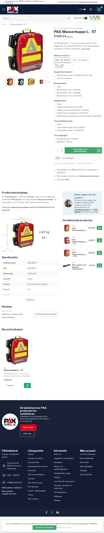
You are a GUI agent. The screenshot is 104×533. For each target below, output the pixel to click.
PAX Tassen (28, 427)
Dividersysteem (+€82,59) (67, 139)
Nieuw (30, 495)
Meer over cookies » (65, 527)
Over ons (27, 433)
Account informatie (87, 454)
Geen (59, 87)
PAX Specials (33, 487)
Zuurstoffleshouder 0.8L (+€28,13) (71, 127)
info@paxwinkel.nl (82, 209)
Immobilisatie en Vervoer (38, 466)
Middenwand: (60, 100)
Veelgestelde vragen (62, 473)
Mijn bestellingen (87, 458)
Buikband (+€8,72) (64, 142)
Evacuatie (32, 470)
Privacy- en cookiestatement (60, 467)
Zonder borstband (64, 78)
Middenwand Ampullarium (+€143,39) (72, 113)
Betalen (57, 477)
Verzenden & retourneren (64, 481)
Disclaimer (58, 462)
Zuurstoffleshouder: (63, 121)
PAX (55, 28)
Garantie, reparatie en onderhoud (63, 486)
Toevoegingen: (61, 135)
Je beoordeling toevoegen (46, 314)
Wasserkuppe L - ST (18, 24)
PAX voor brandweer (36, 474)
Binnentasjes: (60, 83)
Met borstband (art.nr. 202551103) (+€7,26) (74, 75)
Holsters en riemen (35, 458)
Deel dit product (83, 163)
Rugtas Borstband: (63, 72)
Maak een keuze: (62, 55)
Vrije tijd (31, 478)
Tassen (31, 454)
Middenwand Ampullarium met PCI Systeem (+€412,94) (79, 116)
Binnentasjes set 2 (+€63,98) (68, 93)
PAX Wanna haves (35, 482)
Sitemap (57, 500)
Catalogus (58, 496)
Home (4, 24)
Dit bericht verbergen (44, 527)
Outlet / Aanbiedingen (37, 491)
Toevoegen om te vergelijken (64, 163)
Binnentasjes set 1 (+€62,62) (68, 90)
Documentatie (33, 462)
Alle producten (86, 474)
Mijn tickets (84, 462)
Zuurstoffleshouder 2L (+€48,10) (70, 130)
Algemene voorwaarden (63, 458)
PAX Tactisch (33, 499)
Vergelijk (10, 385)
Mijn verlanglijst (86, 466)
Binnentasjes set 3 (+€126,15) (69, 96)
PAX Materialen (60, 492)
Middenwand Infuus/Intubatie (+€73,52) (73, 110)
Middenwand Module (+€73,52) (69, 107)
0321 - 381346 (13, 475)
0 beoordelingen (76, 28)
